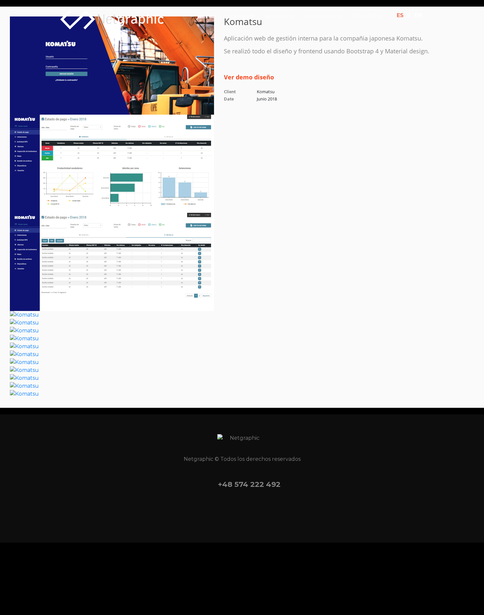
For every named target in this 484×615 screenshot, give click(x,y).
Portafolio (323, 16)
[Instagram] (229, 511)
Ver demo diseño (249, 77)
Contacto (366, 16)
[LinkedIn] (255, 511)
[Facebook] (202, 511)
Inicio (207, 16)
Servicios (279, 16)
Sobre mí (240, 16)
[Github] (282, 511)
